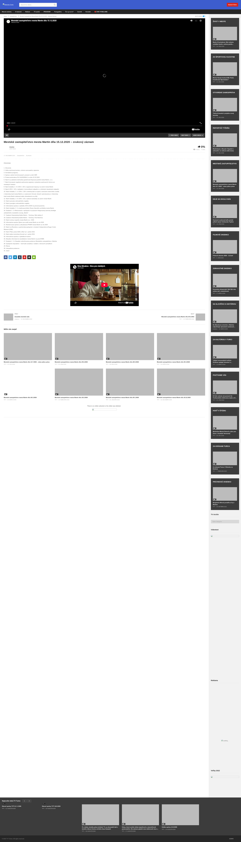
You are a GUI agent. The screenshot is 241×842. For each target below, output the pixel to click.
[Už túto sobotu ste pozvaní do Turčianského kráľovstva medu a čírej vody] (225, 387)
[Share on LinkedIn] (15, 257)
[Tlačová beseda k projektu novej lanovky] (225, 104)
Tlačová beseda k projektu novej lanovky (223, 114)
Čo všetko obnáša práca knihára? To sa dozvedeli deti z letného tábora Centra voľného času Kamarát (100, 828)
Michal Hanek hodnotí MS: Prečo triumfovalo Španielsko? (223, 78)
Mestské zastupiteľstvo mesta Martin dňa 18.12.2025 (174, 397)
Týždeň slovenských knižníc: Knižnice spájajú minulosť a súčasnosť (222, 361)
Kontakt (88, 11)
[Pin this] (24, 257)
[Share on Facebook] (6, 257)
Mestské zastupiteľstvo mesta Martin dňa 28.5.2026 (122, 362)
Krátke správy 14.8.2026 (169, 827)
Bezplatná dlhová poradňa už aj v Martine (223, 503)
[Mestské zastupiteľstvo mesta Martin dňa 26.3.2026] (28, 382)
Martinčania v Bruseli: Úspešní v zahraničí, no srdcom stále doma (223, 149)
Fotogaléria (58, 11)
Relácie (27, 11)
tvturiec (11, 147)
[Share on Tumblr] (20, 257)
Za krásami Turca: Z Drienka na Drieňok (223, 468)
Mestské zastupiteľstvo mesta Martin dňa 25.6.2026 (71, 362)
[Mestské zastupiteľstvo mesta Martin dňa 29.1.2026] (130, 382)
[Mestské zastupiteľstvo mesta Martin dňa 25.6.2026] (79, 346)
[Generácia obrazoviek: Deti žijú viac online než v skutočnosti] (225, 280)
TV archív (37, 11)
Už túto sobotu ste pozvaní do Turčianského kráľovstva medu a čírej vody (225, 397)
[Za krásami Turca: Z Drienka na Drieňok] (225, 458)
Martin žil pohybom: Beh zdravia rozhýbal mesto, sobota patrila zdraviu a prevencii (223, 43)
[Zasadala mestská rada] (53, 317)
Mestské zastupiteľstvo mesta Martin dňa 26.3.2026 (20, 397)
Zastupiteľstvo (20, 155)
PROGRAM (47, 11)
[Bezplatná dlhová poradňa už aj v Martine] (225, 494)
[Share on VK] (29, 257)
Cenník (79, 11)
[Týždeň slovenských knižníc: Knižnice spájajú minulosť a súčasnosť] (225, 351)
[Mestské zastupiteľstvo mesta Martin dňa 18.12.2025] (181, 382)
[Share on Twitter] (10, 257)
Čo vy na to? (69, 11)
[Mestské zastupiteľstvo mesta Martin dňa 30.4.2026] (181, 346)
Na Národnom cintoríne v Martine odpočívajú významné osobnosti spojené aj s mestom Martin (223, 326)
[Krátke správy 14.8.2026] (180, 814)
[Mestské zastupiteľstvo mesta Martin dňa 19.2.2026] (79, 382)
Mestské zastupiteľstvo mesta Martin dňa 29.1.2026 (122, 397)
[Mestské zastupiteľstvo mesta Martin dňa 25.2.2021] (155, 317)
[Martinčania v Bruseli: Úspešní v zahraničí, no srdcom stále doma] (225, 140)
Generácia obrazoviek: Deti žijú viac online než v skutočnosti (224, 290)
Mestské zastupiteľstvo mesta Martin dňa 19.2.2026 (71, 397)
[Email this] (34, 257)
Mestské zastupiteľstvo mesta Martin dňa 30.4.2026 (173, 362)
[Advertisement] (225, 699)
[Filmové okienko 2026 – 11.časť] (225, 247)
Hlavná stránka (6, 11)
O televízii (18, 11)
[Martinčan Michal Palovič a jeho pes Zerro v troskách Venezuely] (225, 423)
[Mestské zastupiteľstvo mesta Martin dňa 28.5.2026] (130, 346)
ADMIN (231, 838)
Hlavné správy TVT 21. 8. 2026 (11, 806)
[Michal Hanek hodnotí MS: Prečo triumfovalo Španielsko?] (225, 69)
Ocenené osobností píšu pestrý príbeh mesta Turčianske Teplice (223, 221)
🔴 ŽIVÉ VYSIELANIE (100, 11)
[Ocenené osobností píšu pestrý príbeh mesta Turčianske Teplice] (225, 211)
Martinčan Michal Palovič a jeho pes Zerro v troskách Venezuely (224, 432)
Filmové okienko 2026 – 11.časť (223, 255)
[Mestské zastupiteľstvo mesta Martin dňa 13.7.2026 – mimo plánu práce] (28, 346)
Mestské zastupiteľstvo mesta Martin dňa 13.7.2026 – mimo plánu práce (27, 362)
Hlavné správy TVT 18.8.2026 (51, 806)
